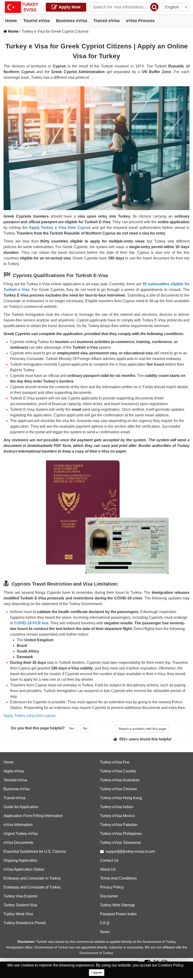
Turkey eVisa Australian (120, 780)
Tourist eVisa (36, 20)
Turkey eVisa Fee (114, 762)
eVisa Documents (18, 843)
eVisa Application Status (24, 869)
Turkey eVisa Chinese (118, 789)
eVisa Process (140, 20)
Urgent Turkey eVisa (21, 834)
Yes (71, 728)
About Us (108, 869)
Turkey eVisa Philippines (121, 834)
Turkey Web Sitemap (117, 905)
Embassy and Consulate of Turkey (32, 887)
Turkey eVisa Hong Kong (121, 798)
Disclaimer (109, 896)
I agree (96, 972)
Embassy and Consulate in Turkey (32, 878)
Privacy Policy (112, 887)
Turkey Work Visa (18, 914)
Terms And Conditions (118, 878)
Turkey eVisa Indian (116, 807)
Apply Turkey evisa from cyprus (30, 716)
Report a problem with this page (142, 729)
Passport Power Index (118, 914)
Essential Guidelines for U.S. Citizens (35, 851)
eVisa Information (18, 825)
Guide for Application (21, 807)
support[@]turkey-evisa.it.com (130, 851)
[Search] (154, 7)
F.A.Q (104, 923)
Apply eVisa (14, 771)
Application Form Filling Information (33, 816)
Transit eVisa (106, 20)
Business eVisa (71, 20)
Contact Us (109, 860)
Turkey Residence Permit (25, 923)
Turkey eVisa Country (118, 771)
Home (11, 20)
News (105, 932)
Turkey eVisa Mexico (117, 816)
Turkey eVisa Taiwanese (120, 843)
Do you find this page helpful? (38, 728)
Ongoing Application (20, 860)
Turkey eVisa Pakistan (118, 825)
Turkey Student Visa (20, 905)
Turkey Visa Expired (20, 896)
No (85, 728)
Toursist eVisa (15, 780)
